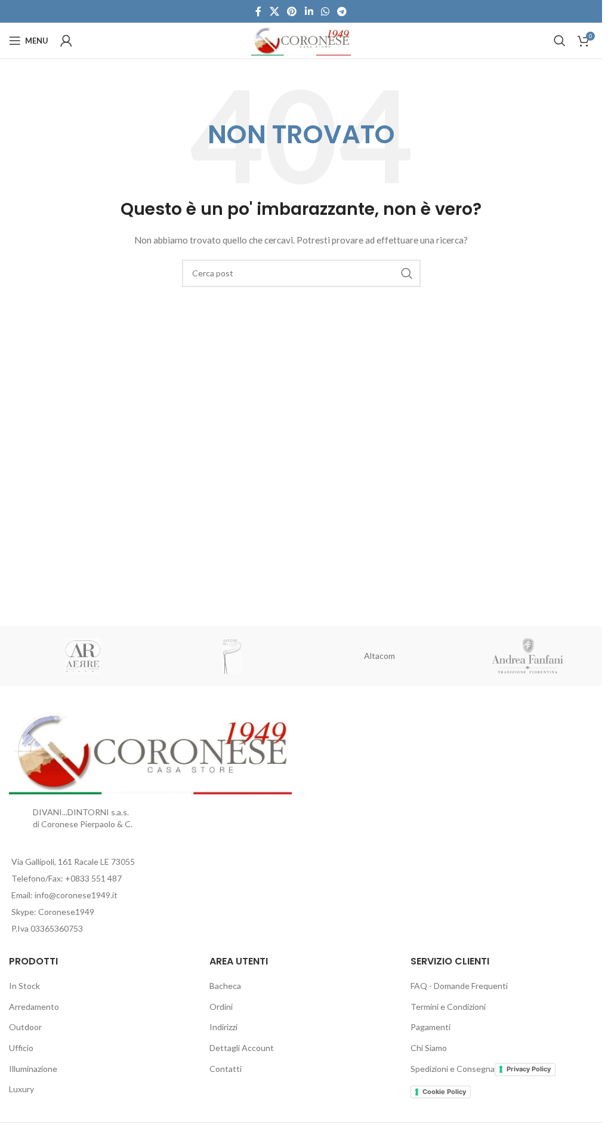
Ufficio (21, 1048)
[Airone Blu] (232, 656)
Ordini (221, 1007)
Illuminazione (33, 1069)
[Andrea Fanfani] (528, 656)
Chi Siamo (429, 1048)
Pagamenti (430, 1027)
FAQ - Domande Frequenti (459, 986)
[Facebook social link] (258, 11)
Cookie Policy (444, 1091)
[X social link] (274, 11)
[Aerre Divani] (83, 656)
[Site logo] (301, 40)
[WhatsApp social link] (325, 11)
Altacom (379, 656)
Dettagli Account (241, 1048)
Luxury (21, 1089)
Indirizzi (223, 1027)
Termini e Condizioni (448, 1007)
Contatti (225, 1069)
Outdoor (25, 1027)
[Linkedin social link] (309, 11)
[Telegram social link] (341, 11)
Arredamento (34, 1007)
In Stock (24, 986)
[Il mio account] (66, 41)
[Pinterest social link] (292, 11)
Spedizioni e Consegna (453, 1069)
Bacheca (225, 986)
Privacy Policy (529, 1069)
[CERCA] (407, 273)
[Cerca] (560, 41)
